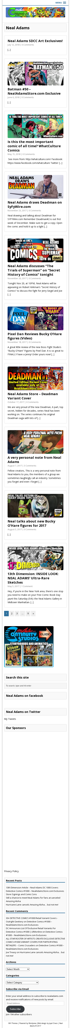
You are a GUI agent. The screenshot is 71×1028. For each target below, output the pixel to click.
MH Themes (13, 1023)
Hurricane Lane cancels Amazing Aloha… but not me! (32, 904)
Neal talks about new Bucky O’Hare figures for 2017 (31, 523)
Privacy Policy (11, 871)
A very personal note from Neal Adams (34, 459)
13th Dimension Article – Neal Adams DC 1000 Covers (32, 887)
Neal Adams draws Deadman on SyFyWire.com (35, 204)
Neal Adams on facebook (24, 696)
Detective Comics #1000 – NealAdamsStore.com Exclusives (35, 890)
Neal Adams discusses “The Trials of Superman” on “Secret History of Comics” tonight (34, 270)
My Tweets (10, 718)
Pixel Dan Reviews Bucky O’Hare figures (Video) (35, 336)
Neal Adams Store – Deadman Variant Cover (33, 396)
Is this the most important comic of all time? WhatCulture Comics (34, 145)
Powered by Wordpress (27, 1023)
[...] (9, 49)
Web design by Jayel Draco (47, 1023)
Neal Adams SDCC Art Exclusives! (35, 41)
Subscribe (15, 1009)
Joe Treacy (11, 952)
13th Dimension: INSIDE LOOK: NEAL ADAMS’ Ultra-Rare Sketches (33, 578)
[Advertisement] (29, 753)
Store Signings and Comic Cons (21, 894)
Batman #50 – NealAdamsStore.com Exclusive (34, 91)
